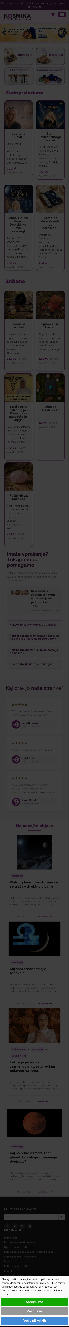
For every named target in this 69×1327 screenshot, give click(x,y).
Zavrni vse (34, 1311)
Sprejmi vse (34, 1302)
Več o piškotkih (34, 1320)
